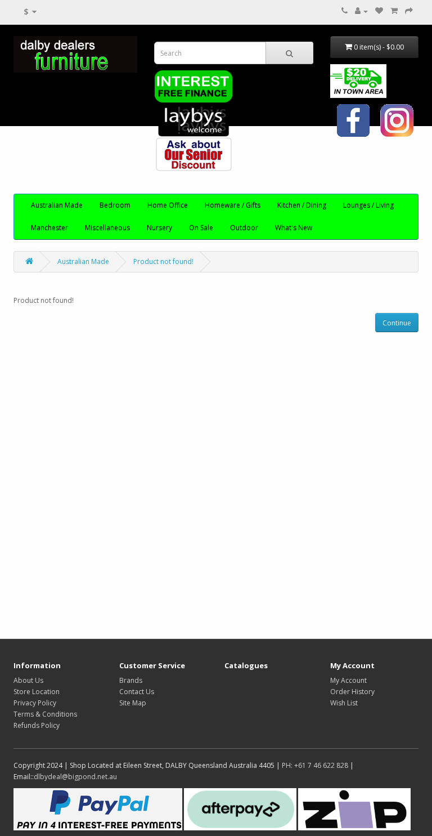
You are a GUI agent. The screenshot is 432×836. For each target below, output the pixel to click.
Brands (130, 680)
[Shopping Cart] (394, 11)
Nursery (159, 228)
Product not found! (163, 261)
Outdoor (244, 228)
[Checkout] (409, 11)
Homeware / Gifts (232, 205)
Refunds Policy (37, 725)
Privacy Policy (35, 703)
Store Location (37, 691)
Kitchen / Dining (301, 205)
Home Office (167, 205)
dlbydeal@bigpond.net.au (75, 776)
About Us (28, 680)
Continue (396, 323)
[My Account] (361, 11)
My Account (348, 680)
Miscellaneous (107, 228)
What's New (293, 228)
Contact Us (136, 691)
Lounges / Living (368, 205)
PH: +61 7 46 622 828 (315, 765)
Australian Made (57, 205)
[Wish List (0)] (379, 11)
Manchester (49, 228)
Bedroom (115, 205)
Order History (352, 691)
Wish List (344, 703)
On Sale (201, 228)
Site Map (132, 703)
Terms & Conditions (45, 714)
